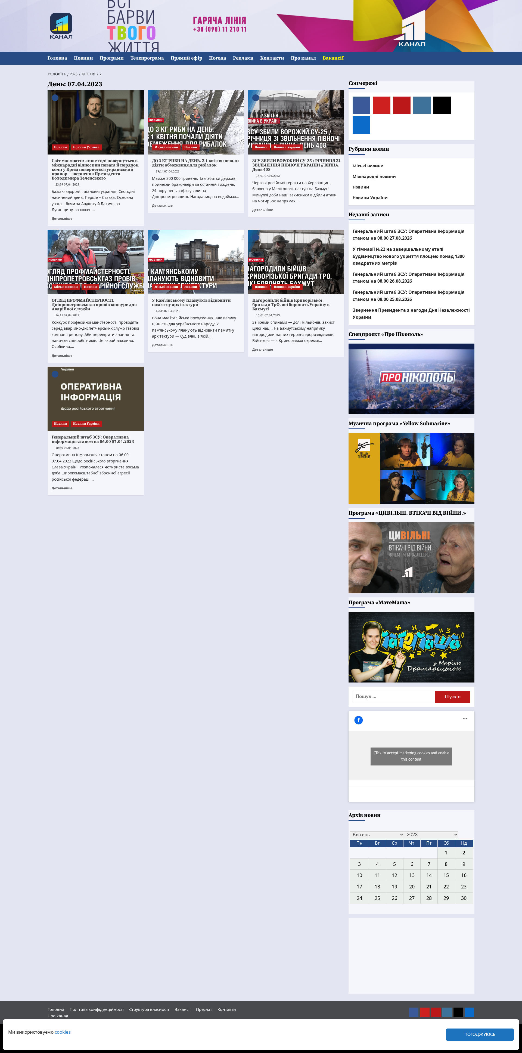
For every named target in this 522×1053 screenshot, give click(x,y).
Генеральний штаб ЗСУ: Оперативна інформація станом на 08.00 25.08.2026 (408, 295)
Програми (112, 58)
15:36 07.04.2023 (167, 311)
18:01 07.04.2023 (268, 176)
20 (412, 886)
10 (359, 875)
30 (464, 898)
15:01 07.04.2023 (268, 315)
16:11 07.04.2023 (67, 315)
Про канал (303, 58)
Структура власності (149, 1009)
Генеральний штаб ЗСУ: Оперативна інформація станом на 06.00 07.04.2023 (93, 439)
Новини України (86, 147)
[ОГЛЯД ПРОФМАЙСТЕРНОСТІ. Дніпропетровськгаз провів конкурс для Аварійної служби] (96, 262)
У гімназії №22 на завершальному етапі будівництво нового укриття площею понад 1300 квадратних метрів (409, 256)
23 (464, 886)
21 (429, 886)
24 (359, 898)
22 (446, 886)
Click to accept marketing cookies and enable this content (411, 756)
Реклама (243, 58)
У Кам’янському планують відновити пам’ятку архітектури (191, 302)
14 (429, 875)
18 (377, 886)
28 (429, 898)
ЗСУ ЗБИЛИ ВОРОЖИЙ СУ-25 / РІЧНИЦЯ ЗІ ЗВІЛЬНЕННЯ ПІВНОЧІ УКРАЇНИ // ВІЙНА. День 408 (296, 165)
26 (394, 898)
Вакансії (333, 58)
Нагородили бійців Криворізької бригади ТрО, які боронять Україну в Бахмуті (291, 305)
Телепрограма (147, 58)
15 (446, 875)
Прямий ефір (186, 58)
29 (446, 898)
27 (412, 898)
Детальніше (62, 218)
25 (377, 898)
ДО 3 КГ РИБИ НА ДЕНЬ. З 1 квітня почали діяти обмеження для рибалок (195, 163)
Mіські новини (166, 147)
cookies (63, 1032)
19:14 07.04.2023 (167, 171)
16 (464, 875)
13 (412, 875)
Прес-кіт (204, 1009)
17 (359, 886)
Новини (83, 58)
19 (394, 886)
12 (394, 875)
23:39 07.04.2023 (67, 185)
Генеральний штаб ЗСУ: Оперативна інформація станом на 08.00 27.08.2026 (408, 234)
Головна (57, 58)
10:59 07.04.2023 (67, 448)
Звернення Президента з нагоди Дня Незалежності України (411, 313)
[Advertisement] (412, 956)
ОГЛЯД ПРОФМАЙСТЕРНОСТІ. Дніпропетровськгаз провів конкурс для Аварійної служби (94, 305)
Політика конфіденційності (97, 1009)
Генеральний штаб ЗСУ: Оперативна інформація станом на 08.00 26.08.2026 (408, 277)
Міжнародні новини (374, 176)
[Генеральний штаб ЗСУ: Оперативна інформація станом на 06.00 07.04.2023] (96, 399)
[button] (471, 58)
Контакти (272, 58)
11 (377, 875)
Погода (217, 58)
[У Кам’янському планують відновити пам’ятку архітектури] (196, 262)
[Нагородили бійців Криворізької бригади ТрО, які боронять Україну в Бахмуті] (296, 262)
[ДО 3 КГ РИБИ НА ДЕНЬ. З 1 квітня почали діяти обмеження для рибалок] (196, 122)
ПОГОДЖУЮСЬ (479, 1035)
